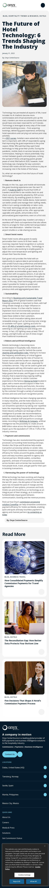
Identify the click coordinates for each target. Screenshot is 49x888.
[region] (25, 864)
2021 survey (11, 138)
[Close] (44, 845)
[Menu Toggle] (43, 5)
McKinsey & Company (28, 421)
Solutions (6, 833)
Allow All (33, 881)
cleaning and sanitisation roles (15, 353)
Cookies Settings (24, 875)
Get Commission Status (12, 838)
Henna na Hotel (31, 381)
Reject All (16, 881)
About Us (6, 817)
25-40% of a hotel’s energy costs (21, 326)
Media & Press (8, 827)
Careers (5, 822)
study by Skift (15, 190)
